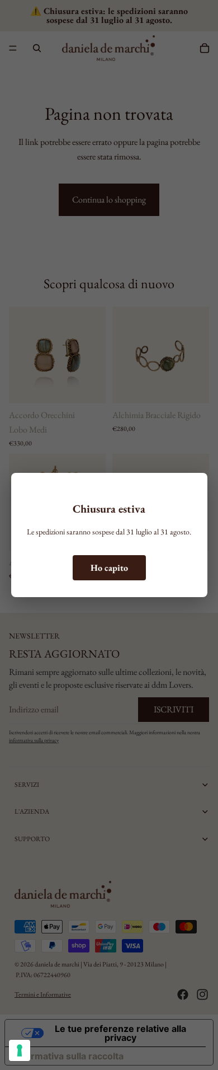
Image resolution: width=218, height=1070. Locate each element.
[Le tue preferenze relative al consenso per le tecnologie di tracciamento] (19, 1050)
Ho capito (109, 568)
